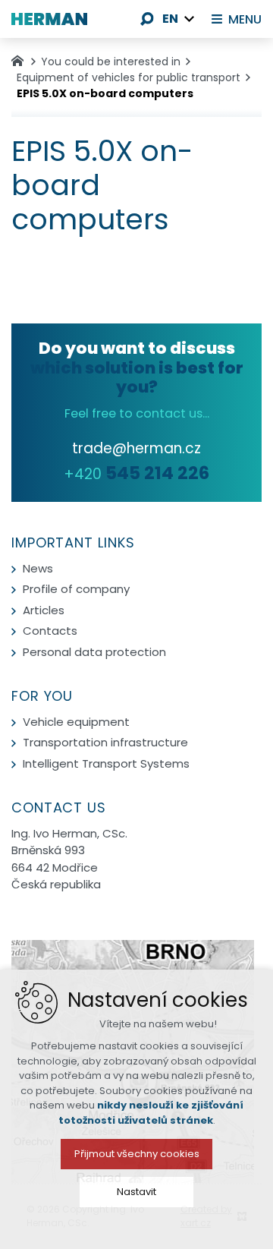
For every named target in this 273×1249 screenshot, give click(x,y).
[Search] (147, 19)
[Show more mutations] (189, 19)
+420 (136, 474)
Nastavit (136, 1191)
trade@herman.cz (136, 448)
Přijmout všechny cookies (136, 1153)
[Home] (21, 59)
